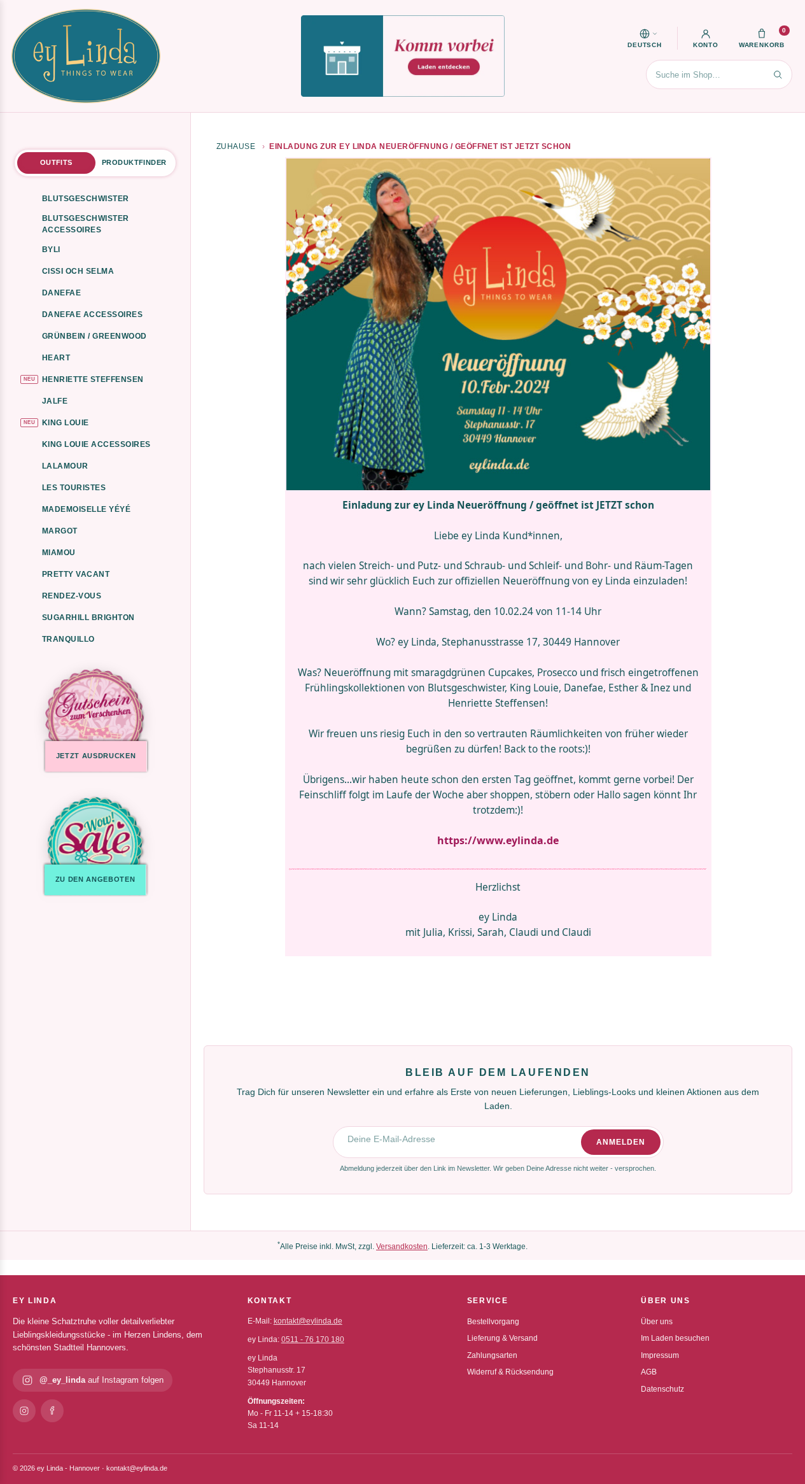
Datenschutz (662, 1389)
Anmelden (620, 1142)
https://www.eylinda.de (498, 840)
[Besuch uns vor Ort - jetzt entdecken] (403, 56)
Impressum (660, 1355)
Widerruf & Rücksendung (510, 1371)
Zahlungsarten (492, 1355)
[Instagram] (24, 1410)
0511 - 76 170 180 (312, 1339)
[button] (644, 38)
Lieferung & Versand (502, 1338)
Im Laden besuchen (675, 1338)
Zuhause (235, 146)
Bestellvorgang (493, 1321)
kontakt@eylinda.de (308, 1321)
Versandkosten (402, 1246)
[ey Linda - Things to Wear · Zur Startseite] (86, 56)
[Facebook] (52, 1410)
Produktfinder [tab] (134, 162)
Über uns (657, 1321)
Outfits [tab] (56, 162)
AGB (649, 1371)
